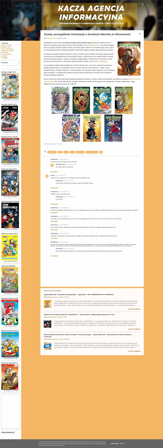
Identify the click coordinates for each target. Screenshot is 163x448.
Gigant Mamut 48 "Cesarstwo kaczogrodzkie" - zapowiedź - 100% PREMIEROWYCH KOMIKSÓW (78, 294)
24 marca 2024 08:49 (63, 207)
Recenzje (4, 52)
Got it (122, 443)
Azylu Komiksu (49, 81)
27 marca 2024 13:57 (63, 242)
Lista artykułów (6, 54)
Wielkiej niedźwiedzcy (100, 61)
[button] (139, 34)
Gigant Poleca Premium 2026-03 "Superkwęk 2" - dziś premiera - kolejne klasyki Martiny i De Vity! (79, 314)
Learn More (114, 443)
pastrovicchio (80, 152)
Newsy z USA (6, 47)
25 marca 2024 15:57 (63, 216)
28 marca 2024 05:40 (69, 248)
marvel (66, 152)
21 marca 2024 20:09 (71, 164)
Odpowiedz (54, 172)
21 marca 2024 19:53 (63, 159)
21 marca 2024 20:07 (60, 175)
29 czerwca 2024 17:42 (69, 196)
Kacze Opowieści (7, 49)
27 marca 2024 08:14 (63, 225)
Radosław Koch (60, 164)
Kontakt (4, 56)
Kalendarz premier (7, 50)
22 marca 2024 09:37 (69, 180)
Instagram (4, 58)
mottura (72, 152)
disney (60, 152)
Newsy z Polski (6, 45)
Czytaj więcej (134, 309)
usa (101, 152)
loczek (52, 175)
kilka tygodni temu (94, 45)
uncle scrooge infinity (92, 152)
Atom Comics (135, 79)
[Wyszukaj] (143, 4)
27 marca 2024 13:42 (63, 233)
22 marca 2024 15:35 (63, 191)
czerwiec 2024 (52, 152)
